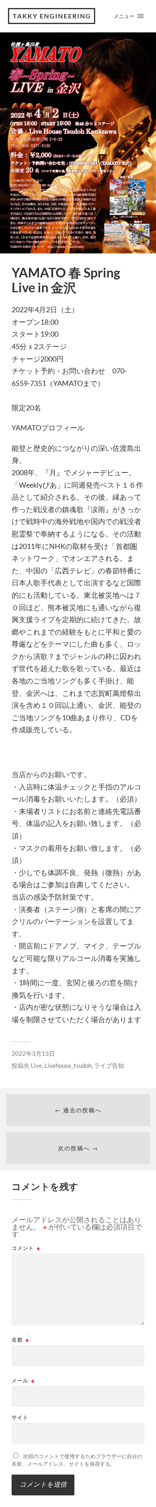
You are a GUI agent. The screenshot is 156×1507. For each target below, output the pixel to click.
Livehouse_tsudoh (68, 1065)
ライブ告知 (109, 1065)
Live (36, 1065)
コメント (26, 1248)
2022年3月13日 (33, 1053)
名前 (20, 1339)
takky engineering (52, 16)
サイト (20, 1417)
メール (23, 1380)
